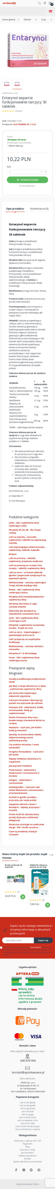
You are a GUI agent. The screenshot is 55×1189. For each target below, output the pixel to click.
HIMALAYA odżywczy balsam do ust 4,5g (38, 866)
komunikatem (35, 947)
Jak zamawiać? (27, 1152)
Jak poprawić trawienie (20, 765)
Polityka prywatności (27, 1155)
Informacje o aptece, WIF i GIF (27, 1140)
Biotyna (12, 554)
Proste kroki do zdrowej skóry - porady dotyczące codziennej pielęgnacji (24, 817)
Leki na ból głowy (27, 1102)
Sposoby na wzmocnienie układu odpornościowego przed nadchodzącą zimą (25, 737)
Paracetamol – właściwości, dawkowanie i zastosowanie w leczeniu (24, 773)
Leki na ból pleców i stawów (27, 1129)
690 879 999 (28, 1061)
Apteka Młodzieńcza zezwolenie (27, 1161)
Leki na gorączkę (27, 1108)
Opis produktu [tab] (15, 208)
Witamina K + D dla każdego (23, 653)
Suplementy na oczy (10, 93)
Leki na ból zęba (27, 1123)
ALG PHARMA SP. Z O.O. (24, 124)
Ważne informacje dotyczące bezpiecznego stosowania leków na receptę (27, 720)
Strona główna (8, 19)
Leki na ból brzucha (27, 1117)
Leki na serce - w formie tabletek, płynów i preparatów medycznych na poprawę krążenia (27, 575)
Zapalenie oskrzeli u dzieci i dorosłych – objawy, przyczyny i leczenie (24, 807)
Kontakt (27, 1158)
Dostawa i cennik (27, 1149)
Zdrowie (27, 19)
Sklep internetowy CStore (27, 1184)
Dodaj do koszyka (29, 179)
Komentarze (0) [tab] (39, 208)
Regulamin (27, 1143)
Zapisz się (43, 940)
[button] (39, 3)
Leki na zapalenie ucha (27, 1120)
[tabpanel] (15, 882)
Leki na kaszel (27, 1111)
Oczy (43, 19)
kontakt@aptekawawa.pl (28, 1072)
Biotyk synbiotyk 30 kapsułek (13, 866)
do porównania (28, 185)
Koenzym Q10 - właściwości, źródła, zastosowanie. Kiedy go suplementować (26, 710)
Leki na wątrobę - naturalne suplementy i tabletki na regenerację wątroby (27, 540)
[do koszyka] (22, 896)
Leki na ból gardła (27, 1105)
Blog (27, 1146)
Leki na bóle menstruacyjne (27, 1126)
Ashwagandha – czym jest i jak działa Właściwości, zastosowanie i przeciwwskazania (26, 790)
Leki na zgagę (27, 1114)
